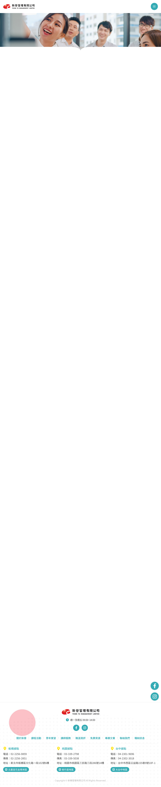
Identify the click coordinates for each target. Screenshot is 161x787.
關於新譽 (21, 738)
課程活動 (36, 738)
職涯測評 (80, 738)
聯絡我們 (125, 738)
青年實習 (51, 738)
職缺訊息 (140, 738)
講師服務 (66, 738)
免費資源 (95, 738)
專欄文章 (110, 738)
